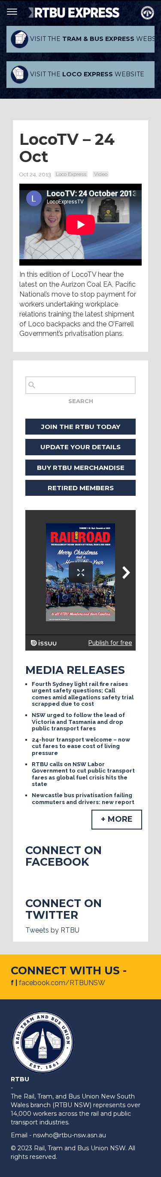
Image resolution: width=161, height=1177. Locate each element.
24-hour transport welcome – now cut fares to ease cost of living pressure (81, 746)
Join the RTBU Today (80, 427)
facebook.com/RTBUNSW (62, 983)
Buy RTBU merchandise (81, 467)
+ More (117, 819)
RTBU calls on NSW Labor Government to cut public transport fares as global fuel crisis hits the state (83, 774)
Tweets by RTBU (52, 930)
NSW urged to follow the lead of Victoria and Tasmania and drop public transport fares (78, 722)
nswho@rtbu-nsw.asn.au (69, 1135)
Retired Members (81, 488)
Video (100, 174)
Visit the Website (91, 39)
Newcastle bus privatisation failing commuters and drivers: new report (83, 798)
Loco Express (71, 174)
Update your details (80, 447)
